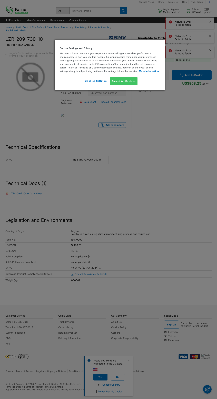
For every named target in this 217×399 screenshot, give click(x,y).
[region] (110, 65)
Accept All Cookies (124, 81)
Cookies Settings (96, 80)
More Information (149, 71)
